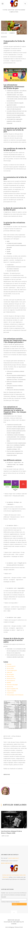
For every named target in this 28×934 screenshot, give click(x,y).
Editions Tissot (10, 676)
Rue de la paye (10, 674)
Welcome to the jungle (12, 684)
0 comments (12, 33)
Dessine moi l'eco (11, 678)
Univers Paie (10, 686)
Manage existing (22, 904)
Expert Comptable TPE (12, 688)
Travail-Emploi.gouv (12, 670)
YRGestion (5, 877)
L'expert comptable (11, 690)
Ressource (7, 774)
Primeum (9, 664)
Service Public (10, 668)
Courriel (3, 897)
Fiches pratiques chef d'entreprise (15, 694)
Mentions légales (14, 920)
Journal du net (10, 692)
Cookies (13, 923)
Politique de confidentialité (14, 921)
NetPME (9, 682)
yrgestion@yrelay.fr (13, 858)
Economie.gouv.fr (11, 666)
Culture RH (9, 672)
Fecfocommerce (11, 680)
